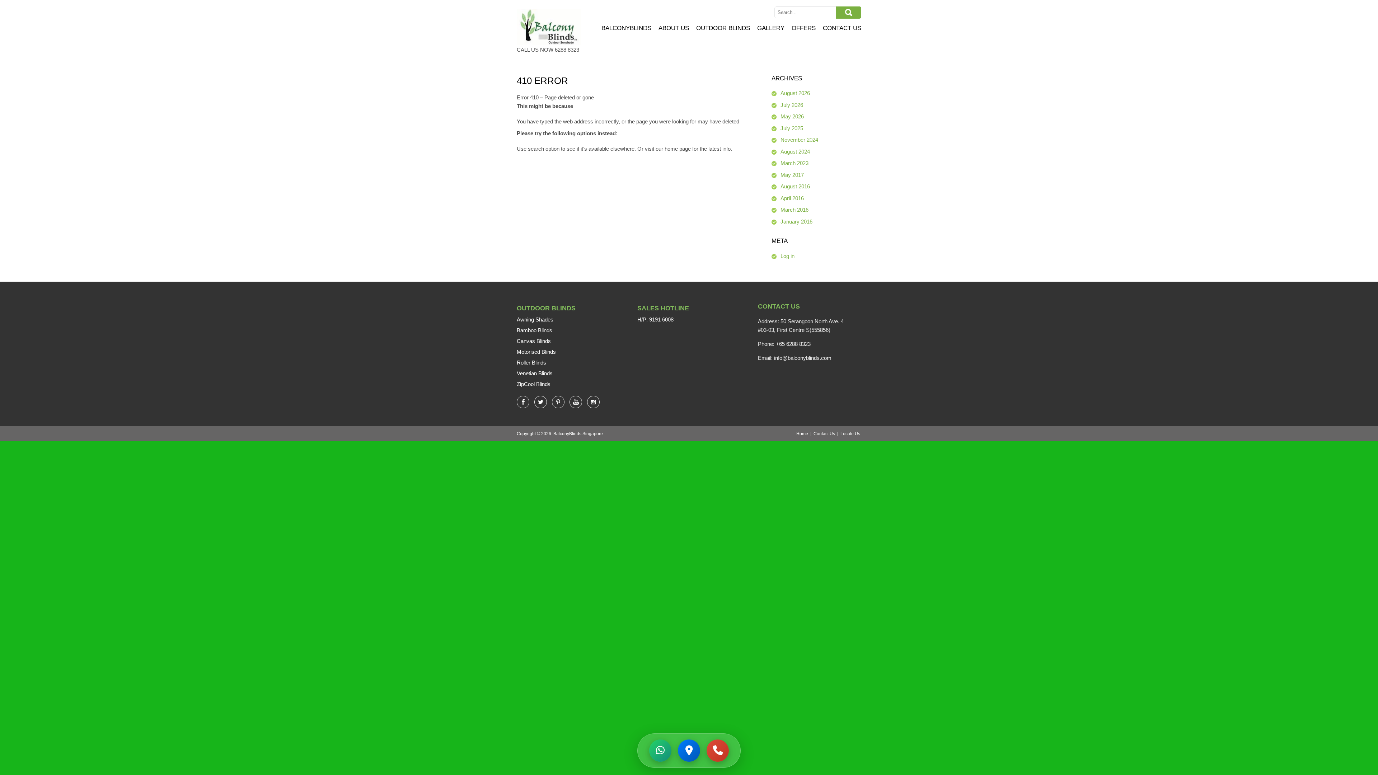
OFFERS (804, 28)
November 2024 (799, 140)
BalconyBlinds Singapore (578, 433)
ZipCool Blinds (533, 384)
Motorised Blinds (536, 352)
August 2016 (795, 186)
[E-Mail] (718, 750)
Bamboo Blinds (534, 330)
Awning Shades (535, 319)
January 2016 (796, 222)
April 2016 (792, 198)
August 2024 (795, 152)
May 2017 (792, 175)
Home (802, 433)
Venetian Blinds (535, 373)
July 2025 (792, 128)
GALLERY (770, 28)
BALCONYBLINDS (626, 28)
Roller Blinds (531, 363)
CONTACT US (842, 28)
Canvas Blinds (534, 341)
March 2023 (794, 163)
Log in (788, 256)
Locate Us (850, 433)
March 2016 (794, 210)
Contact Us (824, 433)
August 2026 (795, 93)
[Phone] (689, 750)
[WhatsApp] (660, 750)
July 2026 (792, 105)
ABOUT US (673, 28)
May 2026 (792, 116)
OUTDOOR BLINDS (723, 28)
